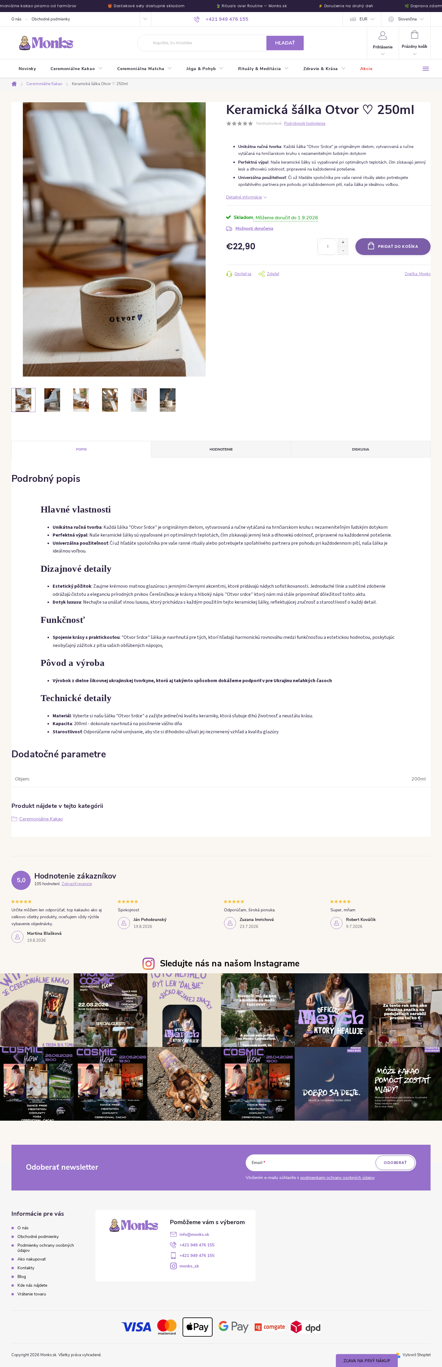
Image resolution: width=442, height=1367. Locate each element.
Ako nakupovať (31, 1259)
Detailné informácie (244, 197)
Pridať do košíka (398, 246)
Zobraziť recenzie (77, 884)
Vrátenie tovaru (31, 1294)
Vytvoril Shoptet (417, 1355)
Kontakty (25, 1268)
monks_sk (189, 1266)
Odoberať (395, 1162)
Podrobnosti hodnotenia (304, 123)
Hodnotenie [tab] (221, 449)
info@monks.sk (194, 1234)
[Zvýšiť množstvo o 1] (343, 243)
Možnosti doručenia (254, 228)
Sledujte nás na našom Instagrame (229, 963)
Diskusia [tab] (360, 449)
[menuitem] (27, 69)
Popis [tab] (81, 449)
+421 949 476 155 (197, 1245)
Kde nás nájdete (32, 1285)
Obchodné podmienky (51, 19)
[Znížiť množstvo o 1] (343, 251)
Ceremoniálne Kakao (41, 819)
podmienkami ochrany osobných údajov (337, 1178)
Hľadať (285, 43)
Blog (21, 1276)
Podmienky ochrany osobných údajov (45, 1247)
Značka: (418, 274)
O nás (16, 19)
